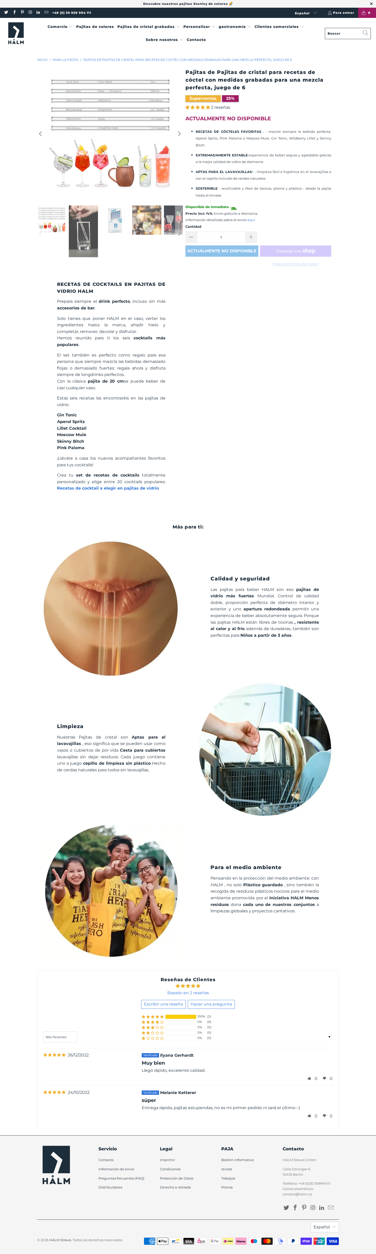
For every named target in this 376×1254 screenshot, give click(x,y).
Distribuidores (110, 1187)
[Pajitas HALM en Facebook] (14, 13)
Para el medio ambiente (246, 867)
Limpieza (70, 726)
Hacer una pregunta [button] (211, 1004)
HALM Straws (60, 1240)
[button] (60, 27)
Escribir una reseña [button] (163, 1004)
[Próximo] (179, 134)
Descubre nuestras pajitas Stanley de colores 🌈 (188, 4)
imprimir (167, 1160)
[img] (54, 1055)
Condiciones (170, 1169)
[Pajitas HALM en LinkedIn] (38, 13)
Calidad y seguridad (240, 579)
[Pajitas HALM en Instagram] (30, 13)
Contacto (106, 1160)
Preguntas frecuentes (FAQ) (121, 1178)
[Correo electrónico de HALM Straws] (46, 13)
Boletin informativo (237, 1160)
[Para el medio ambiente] (111, 891)
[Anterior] (41, 134)
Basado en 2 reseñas (188, 992)
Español (303, 13)
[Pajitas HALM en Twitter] (6, 13)
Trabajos (228, 1178)
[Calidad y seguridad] (111, 609)
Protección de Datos (176, 1178)
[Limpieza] (265, 750)
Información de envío (116, 1169)
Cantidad (193, 226)
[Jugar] (110, 134)
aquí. (251, 220)
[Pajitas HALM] (16, 33)
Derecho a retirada (175, 1187)
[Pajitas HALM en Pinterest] (22, 13)
